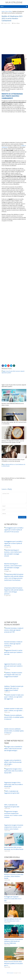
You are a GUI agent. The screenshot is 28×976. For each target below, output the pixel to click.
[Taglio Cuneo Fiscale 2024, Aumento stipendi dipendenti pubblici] (14, 376)
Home (3, 11)
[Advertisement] (14, 39)
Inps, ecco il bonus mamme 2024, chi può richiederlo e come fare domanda (13, 460)
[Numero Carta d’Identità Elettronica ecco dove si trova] (14, 395)
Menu (2, 6)
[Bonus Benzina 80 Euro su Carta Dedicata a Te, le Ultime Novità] (14, 470)
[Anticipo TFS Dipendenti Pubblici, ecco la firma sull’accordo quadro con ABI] (14, 432)
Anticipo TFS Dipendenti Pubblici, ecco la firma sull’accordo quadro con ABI (13, 441)
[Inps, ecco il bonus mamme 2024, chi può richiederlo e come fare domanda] (14, 451)
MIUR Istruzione (13, 2)
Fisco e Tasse (8, 11)
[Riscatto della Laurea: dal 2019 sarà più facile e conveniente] (14, 414)
